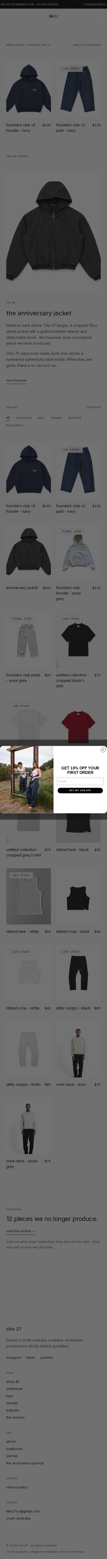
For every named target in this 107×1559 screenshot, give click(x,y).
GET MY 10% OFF (80, 790)
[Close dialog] (103, 749)
